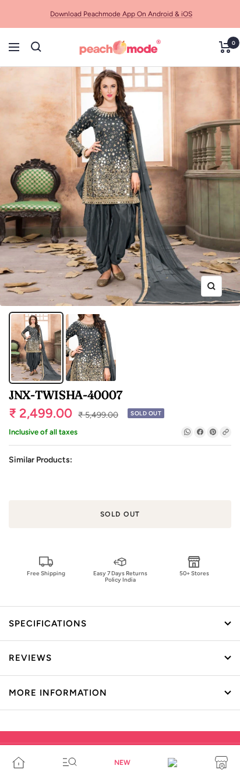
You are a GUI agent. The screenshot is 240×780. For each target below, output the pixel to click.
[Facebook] (200, 432)
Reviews (30, 658)
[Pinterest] (212, 432)
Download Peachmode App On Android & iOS (121, 14)
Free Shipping (46, 573)
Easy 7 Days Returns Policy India (120, 576)
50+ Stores (194, 573)
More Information (58, 693)
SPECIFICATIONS (48, 623)
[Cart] (225, 47)
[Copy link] (225, 432)
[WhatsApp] (187, 432)
